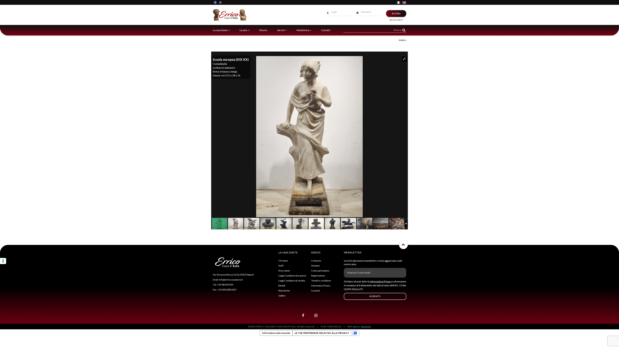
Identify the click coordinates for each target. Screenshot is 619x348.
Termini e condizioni (321, 280)
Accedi (396, 13)
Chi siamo (283, 260)
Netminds (366, 326)
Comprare (316, 260)
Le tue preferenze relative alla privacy (322, 333)
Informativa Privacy (320, 285)
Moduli (281, 285)
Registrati (396, 20)
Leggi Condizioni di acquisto (292, 275)
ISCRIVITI (375, 296)
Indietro (402, 40)
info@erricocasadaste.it (231, 279)
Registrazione (318, 275)
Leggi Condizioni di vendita (291, 280)
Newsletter (284, 290)
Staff (280, 265)
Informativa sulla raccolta (276, 333)
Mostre (263, 30)
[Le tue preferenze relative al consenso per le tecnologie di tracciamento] (3, 261)
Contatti (325, 30)
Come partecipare (320, 270)
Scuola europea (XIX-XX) (231, 59)
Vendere (315, 265)
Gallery (281, 295)
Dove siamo (284, 270)
